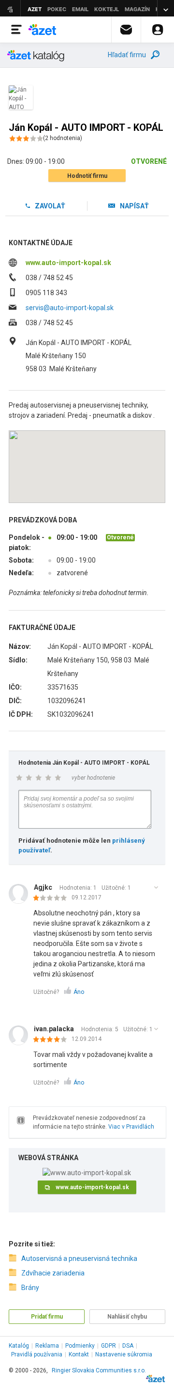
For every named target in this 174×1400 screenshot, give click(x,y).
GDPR (108, 1345)
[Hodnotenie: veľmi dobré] (52, 1040)
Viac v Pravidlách (131, 1126)
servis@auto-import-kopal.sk (70, 308)
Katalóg (19, 1345)
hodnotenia (62, 138)
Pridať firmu (47, 1316)
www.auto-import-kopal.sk (68, 263)
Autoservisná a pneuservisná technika (79, 1258)
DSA (127, 1345)
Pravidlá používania (36, 1354)
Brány (30, 1287)
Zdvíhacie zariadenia (53, 1273)
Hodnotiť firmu (87, 176)
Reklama (47, 1345)
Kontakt (79, 1354)
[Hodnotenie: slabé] (52, 898)
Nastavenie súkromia (123, 1354)
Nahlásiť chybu (127, 1316)
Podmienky (80, 1345)
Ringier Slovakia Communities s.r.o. (99, 1370)
